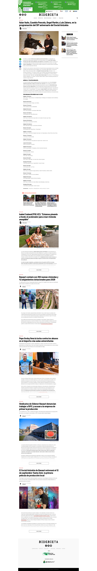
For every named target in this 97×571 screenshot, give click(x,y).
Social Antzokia (43, 188)
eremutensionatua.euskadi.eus (47, 323)
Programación (36, 188)
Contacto (41, 548)
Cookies (63, 548)
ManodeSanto (24, 519)
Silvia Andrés (24, 28)
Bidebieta (24, 286)
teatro (48, 188)
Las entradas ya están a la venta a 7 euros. (42, 515)
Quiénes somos (35, 548)
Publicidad (46, 548)
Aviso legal (53, 548)
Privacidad (58, 548)
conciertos (31, 188)
